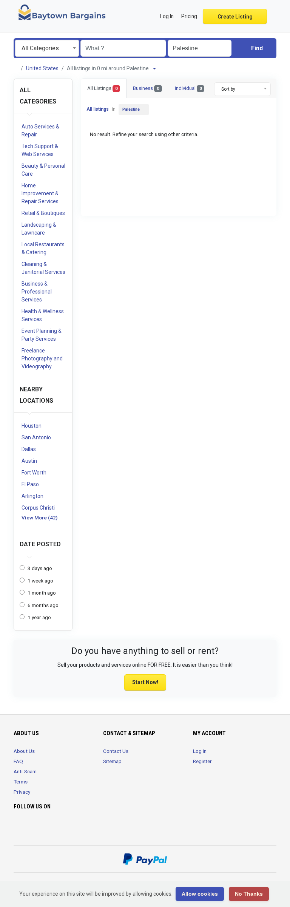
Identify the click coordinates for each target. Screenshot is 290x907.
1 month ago (42, 593)
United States (42, 68)
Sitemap (112, 761)
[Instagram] (39, 829)
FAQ (18, 761)
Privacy (22, 792)
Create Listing (235, 17)
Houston (32, 426)
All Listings (102, 88)
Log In (200, 751)
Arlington (32, 496)
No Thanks (249, 894)
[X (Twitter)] (29, 829)
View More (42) (39, 518)
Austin (29, 461)
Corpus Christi (38, 508)
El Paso (30, 484)
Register (202, 761)
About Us (24, 751)
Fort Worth (34, 473)
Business (146, 88)
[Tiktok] (50, 829)
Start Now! (145, 682)
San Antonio (36, 437)
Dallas (29, 449)
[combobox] (47, 48)
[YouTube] (60, 829)
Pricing (189, 16)
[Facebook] (18, 829)
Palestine (131, 109)
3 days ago (40, 568)
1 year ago (39, 617)
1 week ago (40, 581)
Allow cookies (200, 894)
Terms (21, 782)
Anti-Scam (25, 771)
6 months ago (43, 605)
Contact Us (115, 751)
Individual (188, 88)
